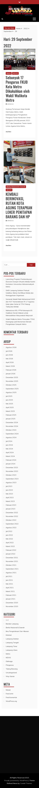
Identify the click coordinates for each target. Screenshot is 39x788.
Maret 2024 (10, 456)
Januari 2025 (10, 419)
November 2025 (12, 381)
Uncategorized (11, 673)
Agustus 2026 (11, 347)
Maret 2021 (10, 591)
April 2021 (10, 588)
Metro (8, 73)
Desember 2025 (12, 377)
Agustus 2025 (11, 392)
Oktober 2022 (11, 520)
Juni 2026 (9, 355)
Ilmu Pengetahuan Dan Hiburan (17, 631)
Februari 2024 (11, 460)
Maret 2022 (10, 546)
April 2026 (10, 362)
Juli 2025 (9, 396)
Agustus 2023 (11, 482)
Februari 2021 (11, 595)
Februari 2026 (11, 370)
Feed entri (9, 694)
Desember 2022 (12, 512)
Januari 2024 (10, 464)
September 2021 (12, 569)
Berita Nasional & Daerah (15, 187)
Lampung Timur (11, 646)
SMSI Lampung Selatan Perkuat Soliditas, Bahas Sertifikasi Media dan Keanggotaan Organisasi (19, 292)
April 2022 (10, 542)
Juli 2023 (9, 486)
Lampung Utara (11, 650)
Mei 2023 (9, 494)
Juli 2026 (9, 351)
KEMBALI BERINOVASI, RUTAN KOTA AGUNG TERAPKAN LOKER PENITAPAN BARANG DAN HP (19, 205)
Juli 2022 (9, 531)
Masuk (8, 690)
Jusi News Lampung (19, 9)
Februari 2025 (11, 415)
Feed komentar (11, 697)
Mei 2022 (9, 539)
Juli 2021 (9, 576)
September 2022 (12, 524)
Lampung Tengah (12, 642)
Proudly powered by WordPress (16, 780)
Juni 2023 (9, 490)
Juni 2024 (9, 445)
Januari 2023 (10, 509)
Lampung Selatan (12, 639)
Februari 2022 (11, 550)
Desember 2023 (12, 467)
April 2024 (10, 452)
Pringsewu (10, 665)
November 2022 (12, 516)
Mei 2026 (9, 359)
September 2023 (12, 479)
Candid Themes (26, 783)
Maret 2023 (10, 501)
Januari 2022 (10, 554)
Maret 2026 (10, 366)
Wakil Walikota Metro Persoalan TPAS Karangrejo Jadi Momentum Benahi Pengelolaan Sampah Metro (20, 321)
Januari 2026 (10, 374)
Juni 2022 (9, 535)
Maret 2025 (10, 411)
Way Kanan (10, 676)
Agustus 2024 (11, 437)
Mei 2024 (9, 449)
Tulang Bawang (11, 669)
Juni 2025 (9, 400)
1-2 (7, 620)
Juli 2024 (9, 441)
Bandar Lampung (12, 624)
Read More (8, 132)
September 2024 (12, 434)
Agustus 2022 (11, 527)
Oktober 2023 (11, 475)
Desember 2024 (12, 422)
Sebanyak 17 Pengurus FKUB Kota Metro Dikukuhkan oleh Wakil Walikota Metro (18, 89)
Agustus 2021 (11, 573)
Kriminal (8, 635)
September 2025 (12, 389)
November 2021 (12, 561)
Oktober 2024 (11, 430)
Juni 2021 (9, 580)
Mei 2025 (9, 404)
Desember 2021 (12, 558)
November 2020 (12, 606)
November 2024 (12, 426)
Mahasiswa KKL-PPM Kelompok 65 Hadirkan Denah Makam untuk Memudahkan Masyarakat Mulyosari (19, 312)
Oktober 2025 (11, 385)
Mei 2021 (9, 584)
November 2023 (12, 471)
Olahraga (9, 661)
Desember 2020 (12, 603)
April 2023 (10, 497)
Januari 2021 (10, 599)
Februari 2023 (11, 505)
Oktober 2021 (11, 565)
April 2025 (10, 407)
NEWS (15, 73)
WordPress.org (11, 701)
